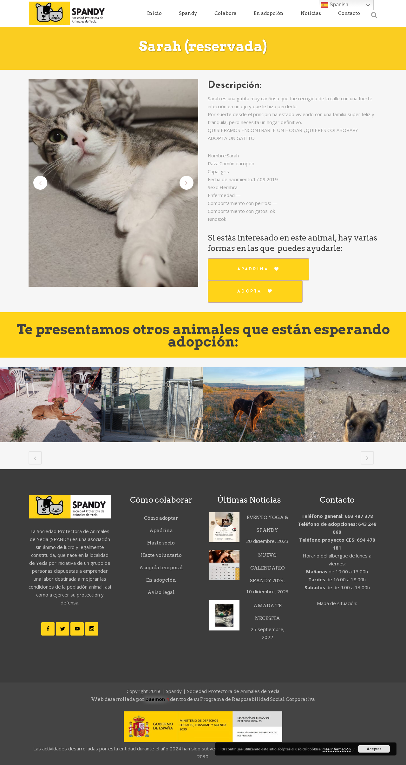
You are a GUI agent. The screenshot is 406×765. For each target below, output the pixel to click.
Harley (152, 426)
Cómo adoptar (161, 518)
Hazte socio (161, 543)
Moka (254, 388)
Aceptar (374, 749)
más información (337, 749)
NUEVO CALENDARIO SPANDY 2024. (267, 568)
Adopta (249, 291)
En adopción (161, 580)
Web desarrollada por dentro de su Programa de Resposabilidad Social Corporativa (203, 699)
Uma (51, 388)
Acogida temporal (161, 567)
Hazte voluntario (161, 555)
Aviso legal (161, 592)
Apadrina (252, 269)
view (50, 423)
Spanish (338, 4)
